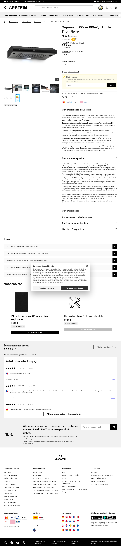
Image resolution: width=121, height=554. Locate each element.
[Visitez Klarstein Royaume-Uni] (66, 521)
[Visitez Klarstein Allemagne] (63, 517)
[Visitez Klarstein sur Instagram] (6, 542)
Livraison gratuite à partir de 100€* (37, 1)
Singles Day (37, 475)
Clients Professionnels (98, 478)
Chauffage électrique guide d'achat (45, 493)
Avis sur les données (98, 481)
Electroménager (13, 22)
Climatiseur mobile (10, 475)
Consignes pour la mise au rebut (102, 475)
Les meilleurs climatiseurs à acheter (46, 490)
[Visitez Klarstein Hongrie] (78, 521)
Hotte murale (8, 499)
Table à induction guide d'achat (44, 487)
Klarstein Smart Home (41, 478)
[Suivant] (119, 15)
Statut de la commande (70, 475)
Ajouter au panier (36, 332)
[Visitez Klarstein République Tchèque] (74, 521)
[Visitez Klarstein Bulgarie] (74, 525)
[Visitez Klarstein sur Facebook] (12, 542)
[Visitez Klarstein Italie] (78, 517)
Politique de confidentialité (98, 524)
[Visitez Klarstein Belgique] (63, 530)
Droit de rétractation (69, 486)
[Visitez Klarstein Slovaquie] (70, 521)
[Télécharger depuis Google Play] (109, 518)
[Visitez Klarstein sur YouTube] (18, 542)
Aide (63, 472)
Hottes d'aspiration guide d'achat (44, 484)
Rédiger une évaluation (106, 347)
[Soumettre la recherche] (37, 8)
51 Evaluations (66, 47)
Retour (64, 478)
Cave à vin (7, 472)
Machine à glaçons (10, 490)
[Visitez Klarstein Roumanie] (70, 525)
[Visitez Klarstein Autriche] (66, 517)
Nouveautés (114, 15)
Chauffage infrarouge (11, 487)
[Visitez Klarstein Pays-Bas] (66, 530)
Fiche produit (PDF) (66, 39)
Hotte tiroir (37, 22)
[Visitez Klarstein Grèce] (78, 530)
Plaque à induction (10, 502)
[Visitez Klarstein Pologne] (63, 525)
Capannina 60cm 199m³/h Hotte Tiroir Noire (57, 22)
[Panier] (116, 7)
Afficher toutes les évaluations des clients (64, 414)
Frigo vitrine (8, 493)
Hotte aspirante (26, 22)
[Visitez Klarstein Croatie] (66, 525)
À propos (94, 472)
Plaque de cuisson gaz (12, 505)
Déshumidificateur (10, 478)
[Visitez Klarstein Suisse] (70, 517)
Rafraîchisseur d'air (11, 496)
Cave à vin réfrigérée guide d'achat (45, 481)
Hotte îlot (7, 481)
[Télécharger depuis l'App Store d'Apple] (96, 518)
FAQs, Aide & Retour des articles (107, 1)
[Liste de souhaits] (111, 7)
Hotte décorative (10, 484)
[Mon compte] (107, 7)
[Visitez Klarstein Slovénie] (74, 530)
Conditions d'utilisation (96, 525)
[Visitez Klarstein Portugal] (70, 530)
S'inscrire (111, 85)
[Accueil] (6, 22)
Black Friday (37, 472)
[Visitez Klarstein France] (74, 517)
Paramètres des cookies (99, 484)
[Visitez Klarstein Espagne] (63, 521)
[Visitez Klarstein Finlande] (78, 525)
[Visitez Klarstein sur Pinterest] (24, 542)
